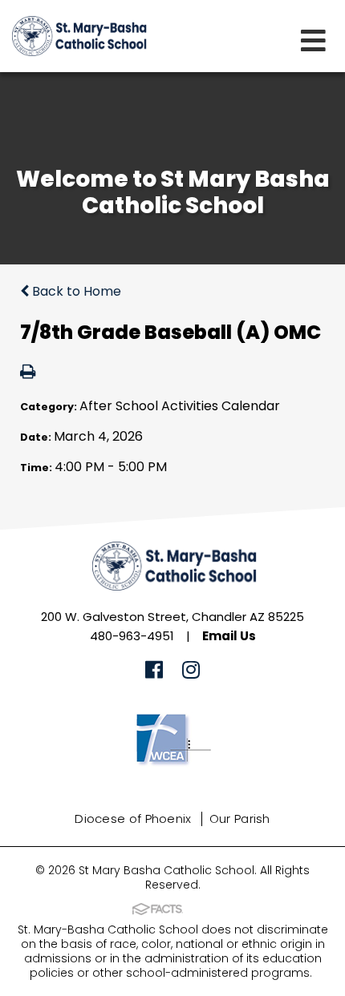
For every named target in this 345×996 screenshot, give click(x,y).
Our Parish (239, 818)
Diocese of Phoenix (133, 818)
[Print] (27, 373)
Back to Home (75, 291)
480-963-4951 (132, 635)
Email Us (229, 635)
